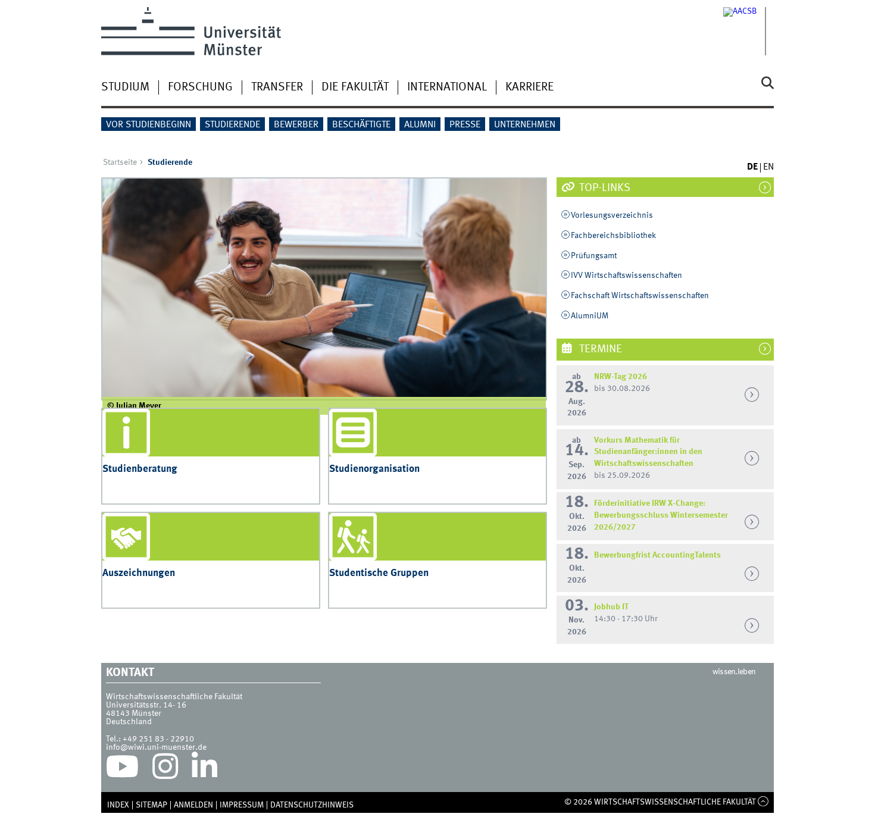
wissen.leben (734, 672)
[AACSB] (748, 31)
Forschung (200, 87)
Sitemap (151, 805)
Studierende (232, 125)
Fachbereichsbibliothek (613, 235)
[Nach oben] (763, 802)
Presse (464, 125)
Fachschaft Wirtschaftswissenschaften (640, 296)
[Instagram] (165, 769)
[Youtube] (122, 769)
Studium (125, 87)
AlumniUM (589, 316)
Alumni (420, 125)
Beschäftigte (361, 125)
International (447, 87)
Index (118, 805)
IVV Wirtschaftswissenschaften (626, 275)
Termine (599, 349)
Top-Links (603, 188)
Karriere (529, 87)
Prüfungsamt (594, 256)
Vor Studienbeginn (148, 125)
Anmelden (193, 805)
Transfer (277, 87)
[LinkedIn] (204, 769)
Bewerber (296, 125)
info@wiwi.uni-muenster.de (156, 747)
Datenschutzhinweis (312, 805)
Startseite (120, 162)
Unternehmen (524, 125)
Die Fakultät (355, 87)
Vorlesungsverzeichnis (612, 215)
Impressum (242, 805)
